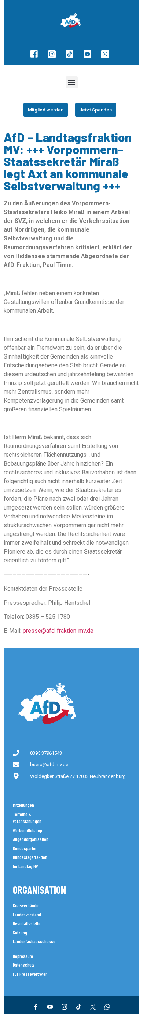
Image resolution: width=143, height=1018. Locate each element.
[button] (72, 82)
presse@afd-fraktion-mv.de (58, 630)
